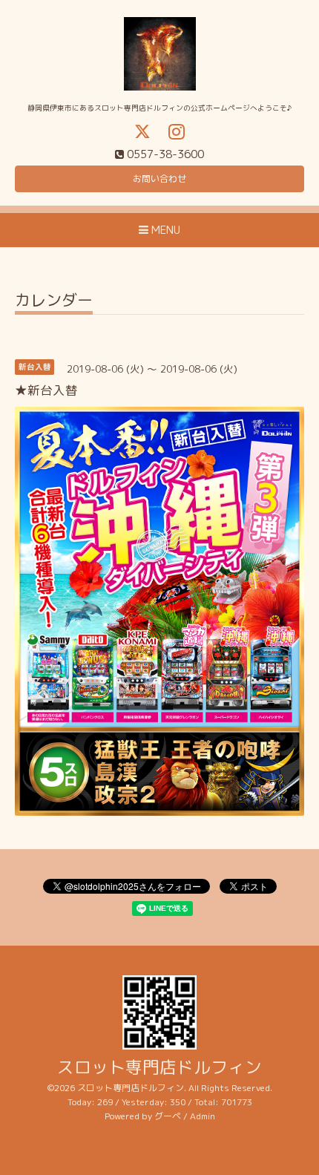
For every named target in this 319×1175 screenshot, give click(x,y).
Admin (202, 1116)
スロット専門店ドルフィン (159, 1067)
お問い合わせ (159, 178)
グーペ (167, 1116)
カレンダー (54, 301)
